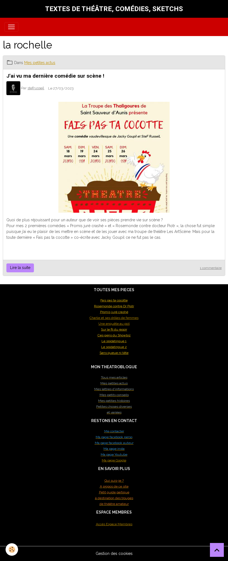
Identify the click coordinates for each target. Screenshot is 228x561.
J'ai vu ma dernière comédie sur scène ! (55, 76)
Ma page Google (114, 460)
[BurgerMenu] (11, 27)
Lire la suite (20, 267)
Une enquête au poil (114, 324)
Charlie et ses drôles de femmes (114, 318)
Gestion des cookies (114, 553)
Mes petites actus (39, 62)
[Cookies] (12, 549)
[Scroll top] (217, 550)
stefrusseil (36, 88)
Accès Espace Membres (114, 524)
